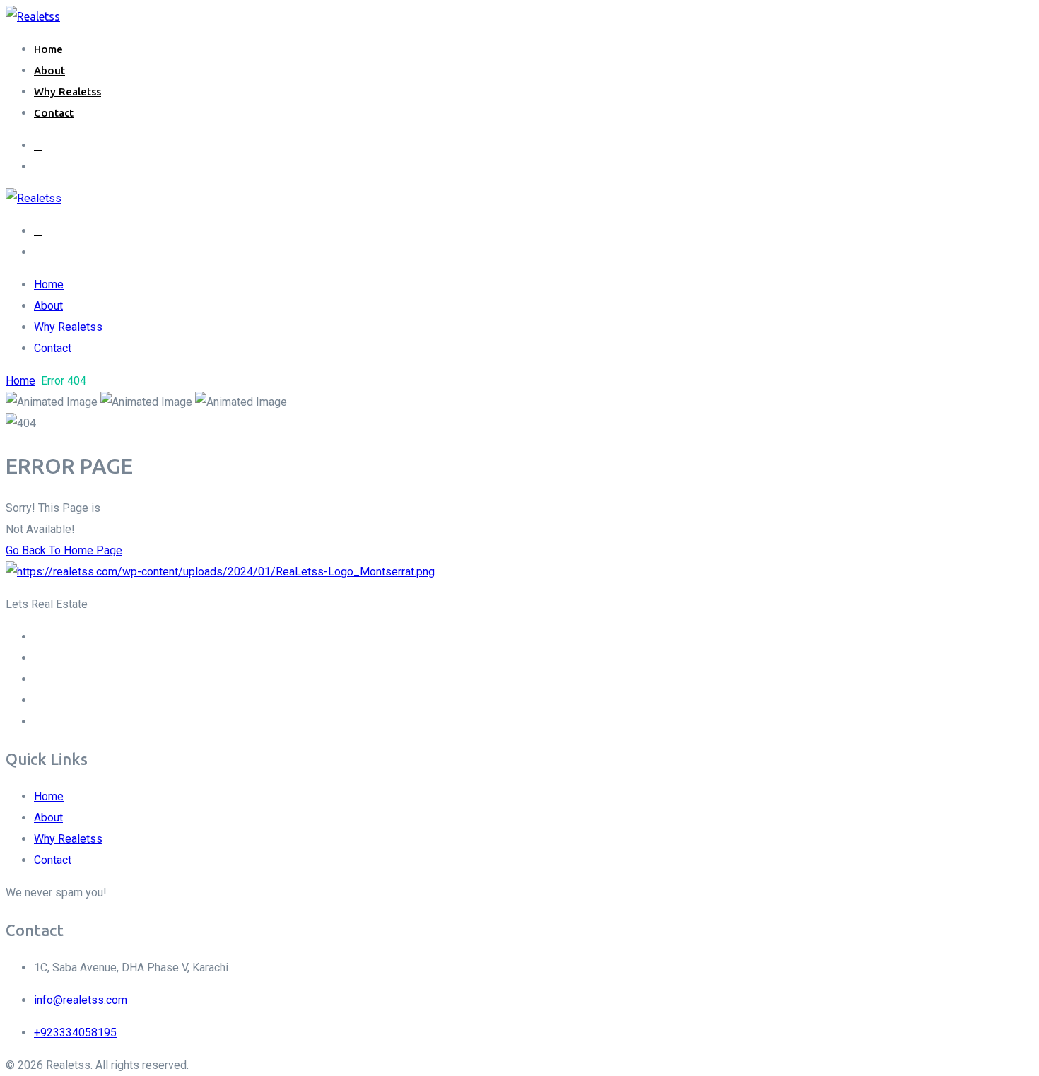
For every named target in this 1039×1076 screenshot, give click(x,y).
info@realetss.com (80, 1000)
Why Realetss (67, 92)
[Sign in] (38, 145)
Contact (54, 113)
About (49, 70)
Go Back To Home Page (64, 550)
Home (48, 49)
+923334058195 (75, 1032)
